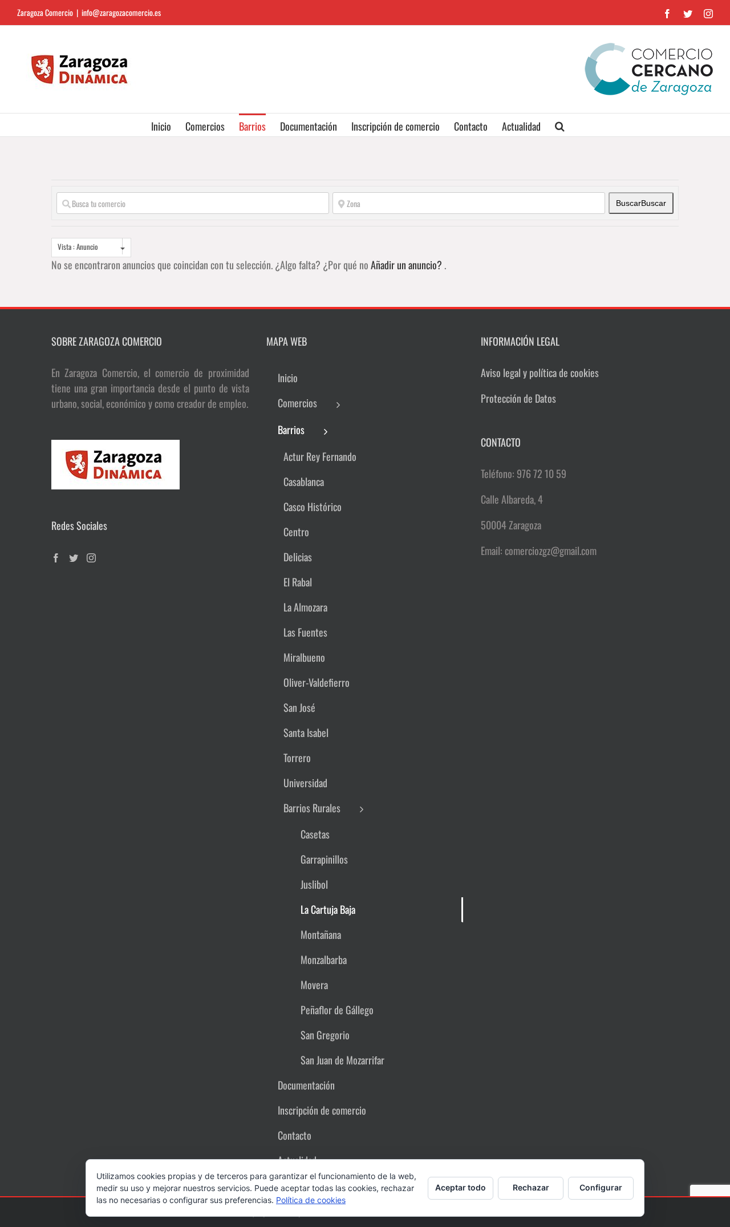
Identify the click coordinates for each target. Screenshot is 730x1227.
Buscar (641, 203)
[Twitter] (73, 557)
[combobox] (91, 247)
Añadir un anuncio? (407, 264)
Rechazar (531, 1187)
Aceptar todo (460, 1187)
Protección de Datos (518, 398)
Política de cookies (311, 1200)
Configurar (600, 1187)
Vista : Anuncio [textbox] (78, 247)
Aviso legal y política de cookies (540, 372)
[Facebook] (55, 557)
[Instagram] (91, 557)
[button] (560, 125)
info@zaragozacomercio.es (121, 12)
